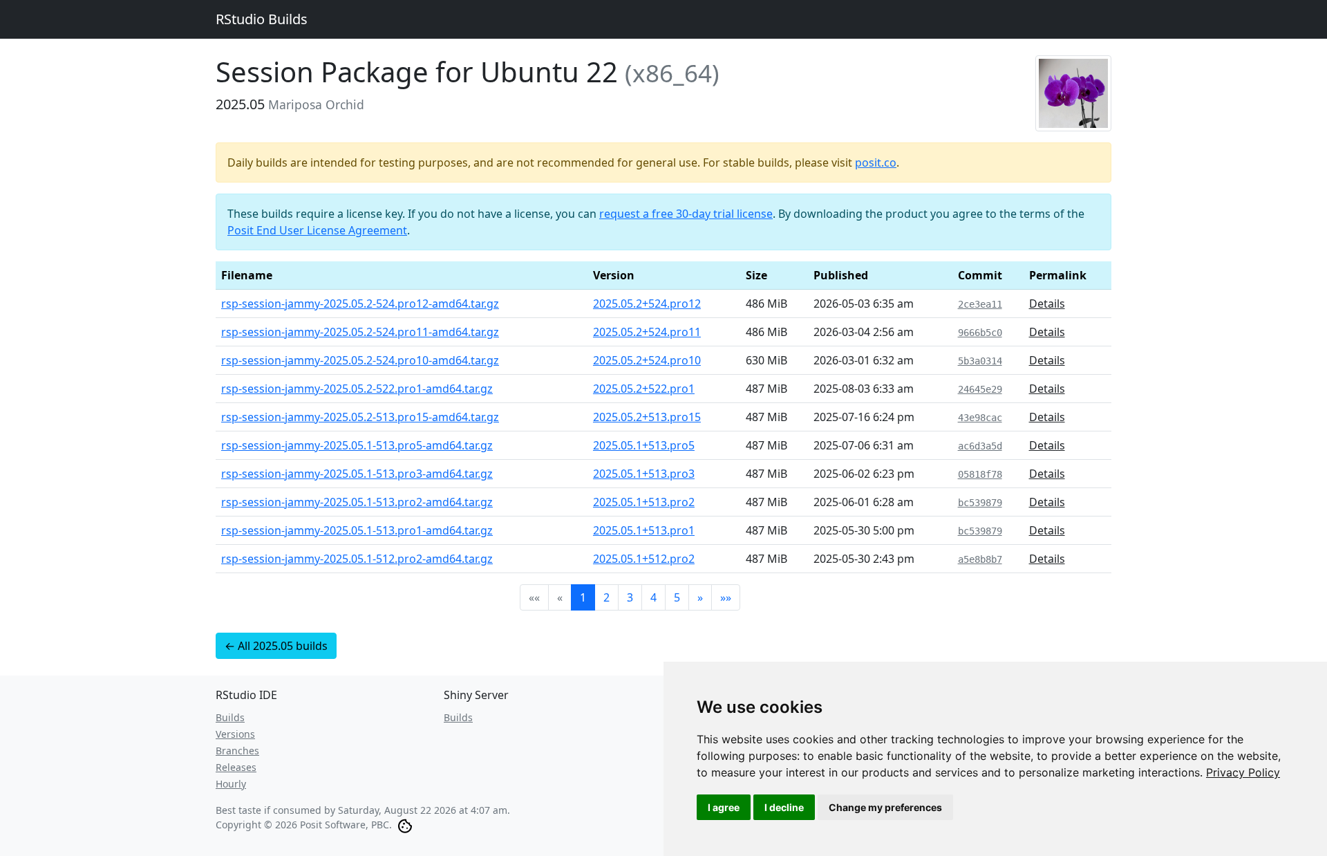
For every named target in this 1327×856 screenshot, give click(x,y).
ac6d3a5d (980, 446)
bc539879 (980, 502)
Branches (237, 750)
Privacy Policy (1243, 772)
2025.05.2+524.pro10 (647, 360)
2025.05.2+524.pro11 (647, 331)
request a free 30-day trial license (686, 213)
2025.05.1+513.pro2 (644, 502)
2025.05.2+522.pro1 (644, 388)
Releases (236, 767)
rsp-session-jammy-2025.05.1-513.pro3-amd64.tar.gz (357, 473)
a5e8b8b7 (980, 559)
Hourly (231, 783)
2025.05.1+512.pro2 (644, 558)
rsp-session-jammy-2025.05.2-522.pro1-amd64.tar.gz (357, 388)
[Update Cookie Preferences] (405, 824)
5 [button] (677, 597)
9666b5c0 (980, 332)
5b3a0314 (980, 360)
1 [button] (583, 597)
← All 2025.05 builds (276, 645)
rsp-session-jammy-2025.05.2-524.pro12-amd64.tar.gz (360, 303)
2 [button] (606, 597)
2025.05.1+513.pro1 (644, 530)
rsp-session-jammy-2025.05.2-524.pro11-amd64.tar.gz (360, 331)
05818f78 (980, 474)
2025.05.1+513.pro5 (644, 445)
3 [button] (630, 597)
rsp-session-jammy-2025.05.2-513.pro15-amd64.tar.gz (360, 417)
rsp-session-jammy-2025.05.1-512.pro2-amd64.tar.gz (357, 558)
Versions (235, 734)
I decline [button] (784, 807)
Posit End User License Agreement (317, 230)
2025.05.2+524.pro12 (647, 303)
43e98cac (980, 417)
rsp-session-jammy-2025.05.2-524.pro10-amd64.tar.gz (360, 360)
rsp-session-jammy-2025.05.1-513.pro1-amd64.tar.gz (357, 530)
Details (1047, 303)
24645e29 (980, 389)
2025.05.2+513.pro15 (647, 417)
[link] (1243, 772)
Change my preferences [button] (885, 807)
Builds (230, 717)
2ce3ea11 (980, 304)
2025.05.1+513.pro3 (644, 473)
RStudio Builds (262, 19)
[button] (700, 597)
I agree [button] (724, 807)
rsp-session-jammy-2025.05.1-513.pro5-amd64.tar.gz (357, 445)
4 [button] (653, 597)
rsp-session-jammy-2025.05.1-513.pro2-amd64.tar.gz (357, 502)
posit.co (875, 162)
